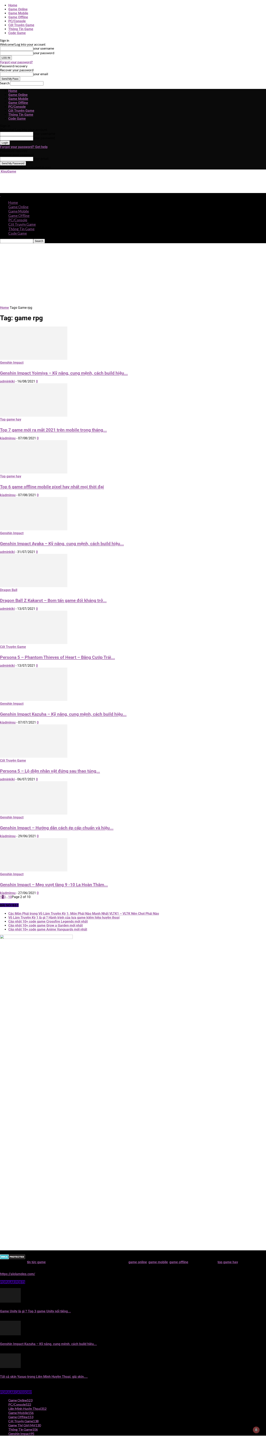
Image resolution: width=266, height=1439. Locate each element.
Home (12, 5)
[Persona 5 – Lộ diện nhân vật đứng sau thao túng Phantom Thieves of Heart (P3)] (33, 757)
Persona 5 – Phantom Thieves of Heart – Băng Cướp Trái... (57, 657)
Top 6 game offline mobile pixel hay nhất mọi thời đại (52, 486)
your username (43, 48)
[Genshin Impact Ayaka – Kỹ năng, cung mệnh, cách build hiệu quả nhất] (33, 529)
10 (10, 897)
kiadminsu (8, 438)
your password (43, 53)
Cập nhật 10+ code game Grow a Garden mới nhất (45, 925)
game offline (178, 1262)
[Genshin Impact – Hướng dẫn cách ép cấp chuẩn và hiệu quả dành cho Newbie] (33, 813)
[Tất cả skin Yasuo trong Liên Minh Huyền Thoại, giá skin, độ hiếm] (10, 1367)
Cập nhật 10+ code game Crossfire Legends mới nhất (48, 921)
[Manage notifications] (256, 1430)
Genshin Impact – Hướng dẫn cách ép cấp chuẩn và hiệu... (56, 827)
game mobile (158, 1262)
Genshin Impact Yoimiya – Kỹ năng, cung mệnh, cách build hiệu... (64, 373)
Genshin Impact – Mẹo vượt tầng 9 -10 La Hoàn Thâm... (54, 884)
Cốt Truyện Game (21, 25)
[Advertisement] (75, 182)
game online (137, 1262)
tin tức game (36, 1262)
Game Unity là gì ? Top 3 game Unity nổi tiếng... (35, 1311)
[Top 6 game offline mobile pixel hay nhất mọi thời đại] (33, 472)
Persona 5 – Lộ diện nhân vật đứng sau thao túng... (50, 771)
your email (40, 74)
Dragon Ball (8, 590)
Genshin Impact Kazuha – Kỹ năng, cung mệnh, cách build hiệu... (63, 714)
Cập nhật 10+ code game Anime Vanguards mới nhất (47, 929)
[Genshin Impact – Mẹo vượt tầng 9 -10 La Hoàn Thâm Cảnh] (33, 870)
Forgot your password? (16, 62)
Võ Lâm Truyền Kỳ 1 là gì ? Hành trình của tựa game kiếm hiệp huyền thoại (63, 917)
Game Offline (18, 17)
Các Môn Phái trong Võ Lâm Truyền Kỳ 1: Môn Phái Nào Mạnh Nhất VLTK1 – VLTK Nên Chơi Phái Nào (83, 914)
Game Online (18, 9)
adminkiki (7, 381)
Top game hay (10, 419)
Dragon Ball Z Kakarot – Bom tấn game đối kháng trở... (53, 600)
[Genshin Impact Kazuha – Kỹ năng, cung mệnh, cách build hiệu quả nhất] (33, 700)
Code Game (17, 33)
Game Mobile (18, 13)
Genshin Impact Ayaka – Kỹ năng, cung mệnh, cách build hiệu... (62, 543)
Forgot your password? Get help (24, 147)
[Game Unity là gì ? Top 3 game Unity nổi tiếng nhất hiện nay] (10, 1301)
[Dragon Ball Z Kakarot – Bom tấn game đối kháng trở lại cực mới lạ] (33, 586)
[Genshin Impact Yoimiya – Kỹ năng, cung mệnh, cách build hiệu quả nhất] (33, 359)
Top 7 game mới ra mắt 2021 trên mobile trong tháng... (53, 429)
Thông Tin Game (20, 29)
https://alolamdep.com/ (17, 1274)
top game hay (228, 1262)
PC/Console (17, 21)
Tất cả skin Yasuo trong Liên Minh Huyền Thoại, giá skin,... (44, 1377)
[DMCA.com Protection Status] (12, 1258)
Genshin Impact (11, 363)
